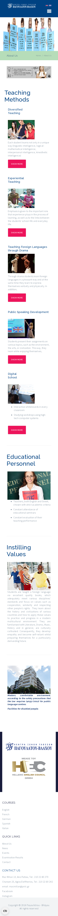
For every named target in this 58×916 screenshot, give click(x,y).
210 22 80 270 (41, 876)
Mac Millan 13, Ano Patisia (15, 876)
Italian (5, 828)
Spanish (6, 823)
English (6, 809)
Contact (6, 862)
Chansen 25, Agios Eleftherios (17, 881)
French (5, 814)
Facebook (7, 891)
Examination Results (12, 857)
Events (5, 852)
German (6, 818)
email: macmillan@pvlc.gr (15, 886)
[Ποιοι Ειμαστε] (49, 5)
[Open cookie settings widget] (5, 911)
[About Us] (46, 5)
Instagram (7, 895)
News (5, 848)
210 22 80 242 (46, 881)
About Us (6, 843)
